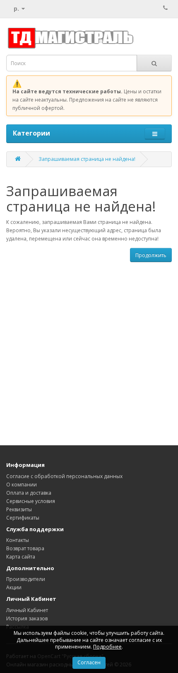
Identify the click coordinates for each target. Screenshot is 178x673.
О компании (21, 484)
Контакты (17, 540)
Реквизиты (19, 509)
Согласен (89, 662)
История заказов (27, 618)
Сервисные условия (30, 501)
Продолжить (150, 255)
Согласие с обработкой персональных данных (64, 476)
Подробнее (107, 646)
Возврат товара (25, 548)
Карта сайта (20, 556)
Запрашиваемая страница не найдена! (86, 159)
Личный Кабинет (27, 610)
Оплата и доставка (28, 492)
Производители (25, 579)
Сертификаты (22, 517)
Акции (14, 587)
